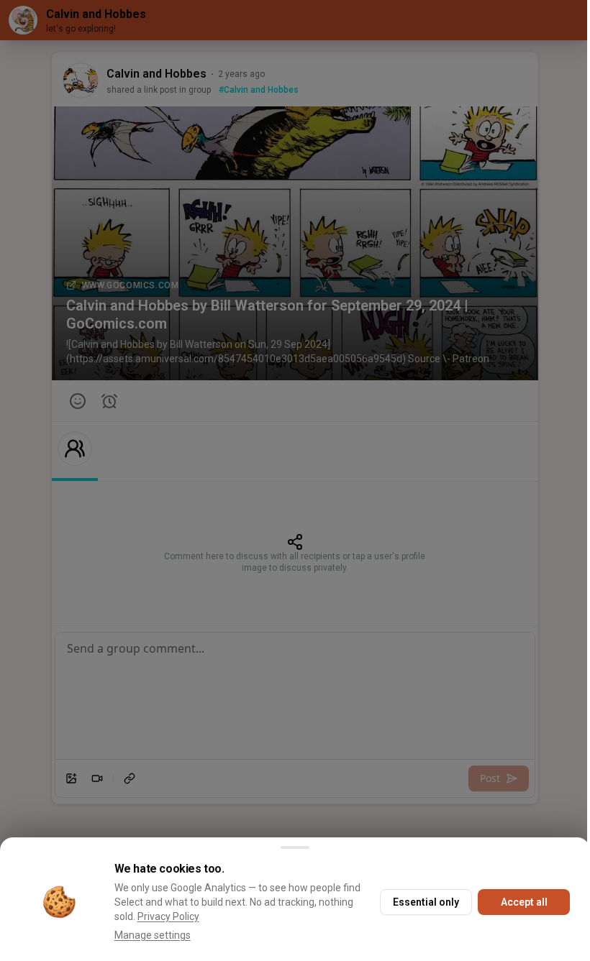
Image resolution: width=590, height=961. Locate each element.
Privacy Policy (168, 916)
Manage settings (152, 935)
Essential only (426, 902)
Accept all (524, 902)
